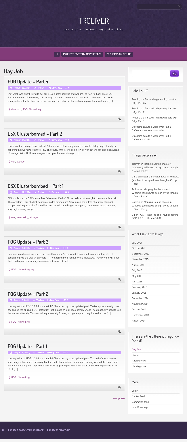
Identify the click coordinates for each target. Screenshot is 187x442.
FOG (25, 109)
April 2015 (137, 281)
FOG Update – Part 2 (28, 294)
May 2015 (137, 276)
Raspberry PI (139, 360)
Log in (135, 390)
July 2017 (137, 242)
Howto (135, 355)
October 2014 (139, 309)
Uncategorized (139, 366)
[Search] (179, 6)
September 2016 (140, 253)
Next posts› (119, 398)
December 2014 (140, 298)
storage (20, 161)
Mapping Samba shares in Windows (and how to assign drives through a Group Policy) (155, 167)
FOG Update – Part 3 (28, 242)
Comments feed (140, 402)
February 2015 (139, 287)
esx (13, 161)
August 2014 (138, 320)
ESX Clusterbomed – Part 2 (35, 134)
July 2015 (137, 270)
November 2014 (140, 304)
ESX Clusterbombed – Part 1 (35, 186)
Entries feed (138, 396)
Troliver (93, 21)
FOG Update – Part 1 (27, 346)
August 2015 (138, 265)
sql (32, 269)
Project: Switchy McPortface (82, 54)
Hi (57, 54)
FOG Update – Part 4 (28, 81)
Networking (35, 109)
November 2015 (140, 259)
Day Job (55, 88)
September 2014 (140, 315)
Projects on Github (118, 54)
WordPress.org (140, 407)
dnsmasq (16, 109)
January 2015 (139, 292)
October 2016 (139, 248)
